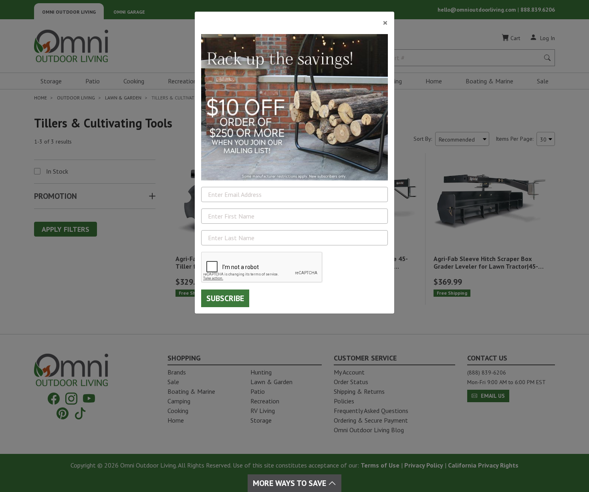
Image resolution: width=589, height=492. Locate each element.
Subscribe (225, 298)
